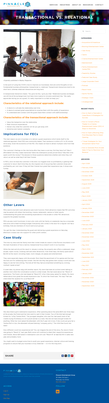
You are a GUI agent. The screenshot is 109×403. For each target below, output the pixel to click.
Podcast (85, 85)
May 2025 (85, 192)
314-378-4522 (61, 382)
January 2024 (87, 208)
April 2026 (86, 163)
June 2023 (86, 220)
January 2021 (86, 273)
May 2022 (85, 245)
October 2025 (87, 175)
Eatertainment (87, 63)
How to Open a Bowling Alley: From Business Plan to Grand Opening (93, 135)
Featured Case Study (89, 77)
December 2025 (88, 171)
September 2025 (88, 180)
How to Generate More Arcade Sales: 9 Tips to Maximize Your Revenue (93, 150)
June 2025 (86, 188)
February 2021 (87, 269)
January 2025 (87, 200)
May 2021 (85, 265)
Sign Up (6, 394)
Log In (5, 391)
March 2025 (86, 196)
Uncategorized (87, 102)
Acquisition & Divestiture (91, 42)
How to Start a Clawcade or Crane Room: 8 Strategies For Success (92, 115)
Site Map (6, 398)
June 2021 (85, 261)
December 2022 (88, 233)
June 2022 (86, 241)
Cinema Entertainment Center (92, 59)
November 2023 (88, 216)
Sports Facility (87, 93)
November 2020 (88, 281)
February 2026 (87, 167)
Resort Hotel (86, 89)
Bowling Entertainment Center (93, 46)
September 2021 (88, 257)
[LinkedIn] (57, 391)
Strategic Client (87, 97)
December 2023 (88, 212)
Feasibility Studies (88, 73)
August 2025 (86, 184)
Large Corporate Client (90, 81)
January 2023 (87, 228)
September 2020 (88, 286)
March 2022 (86, 249)
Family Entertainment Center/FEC (89, 68)
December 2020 (88, 277)
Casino (84, 54)
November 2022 (88, 237)
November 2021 (87, 253)
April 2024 (86, 204)
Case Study (86, 50)
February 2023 (87, 224)
